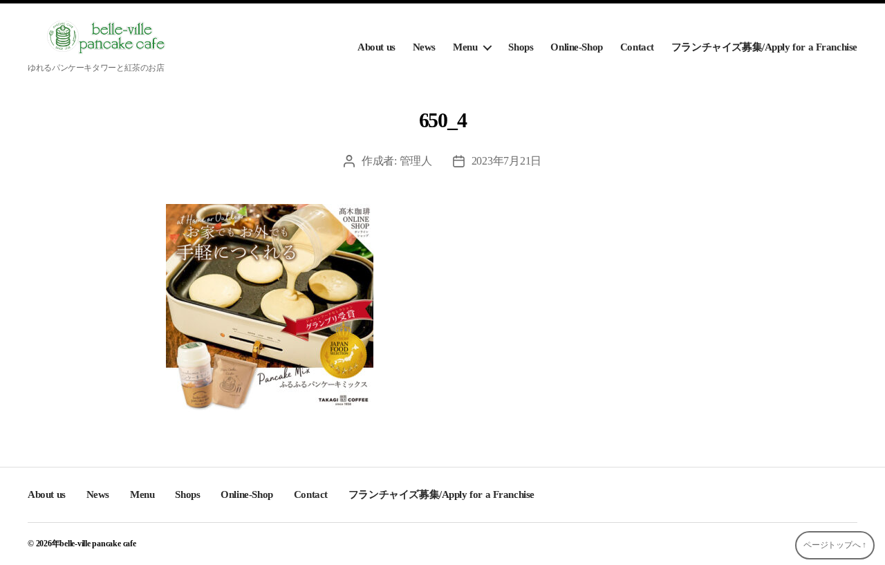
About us (376, 47)
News (424, 47)
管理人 (416, 161)
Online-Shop (576, 47)
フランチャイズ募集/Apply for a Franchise (764, 47)
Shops (520, 47)
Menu (465, 47)
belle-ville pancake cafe (97, 543)
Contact (637, 47)
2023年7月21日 (506, 161)
